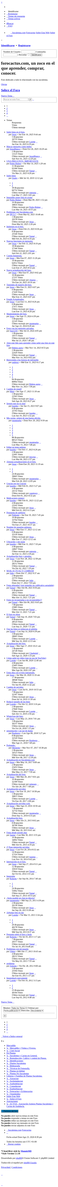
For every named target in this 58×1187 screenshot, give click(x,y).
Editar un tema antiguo (16, 447)
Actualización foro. (14, 818)
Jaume (12, 835)
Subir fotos (11, 176)
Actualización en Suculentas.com (20, 760)
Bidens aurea (17, 348)
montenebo (34, 323)
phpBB (19, 1158)
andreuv (15, 362)
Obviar (4, 84)
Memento (16, 748)
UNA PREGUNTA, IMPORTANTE (22, 161)
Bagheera (16, 733)
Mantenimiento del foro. (16, 314)
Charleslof (33, 653)
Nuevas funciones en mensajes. (19, 241)
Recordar (23, 55)
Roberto (13, 879)
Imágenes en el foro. (15, 226)
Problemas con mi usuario (17, 949)
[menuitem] (12, 11)
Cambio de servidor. (15, 687)
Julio (12, 573)
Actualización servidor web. (18, 803)
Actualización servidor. (16, 789)
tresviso (32, 457)
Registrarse (24, 45)
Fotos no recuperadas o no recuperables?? (24, 600)
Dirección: (25, 1010)
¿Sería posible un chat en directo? (20, 898)
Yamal (32, 171)
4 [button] (7, 113)
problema (10, 963)
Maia (12, 391)
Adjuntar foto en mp (15, 912)
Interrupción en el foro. (16, 862)
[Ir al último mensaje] (36, 142)
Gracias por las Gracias (16, 483)
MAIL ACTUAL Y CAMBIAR (20, 571)
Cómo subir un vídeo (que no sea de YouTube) (26, 658)
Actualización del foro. (16, 643)
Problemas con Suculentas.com (19, 212)
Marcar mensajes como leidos (19, 146)
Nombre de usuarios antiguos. (19, 527)
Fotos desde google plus (16, 832)
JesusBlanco (15, 149)
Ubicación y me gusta (15, 542)
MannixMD (26, 1151)
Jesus (14, 134)
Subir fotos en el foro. (15, 132)
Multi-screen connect (15, 498)
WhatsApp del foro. (14, 716)
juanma (32, 857)
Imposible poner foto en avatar (19, 197)
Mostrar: (7, 1008)
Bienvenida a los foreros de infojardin (22, 360)
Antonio (13, 966)
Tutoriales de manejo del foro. (19, 285)
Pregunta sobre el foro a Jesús (19, 934)
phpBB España (30, 1163)
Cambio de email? (14, 389)
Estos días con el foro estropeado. (20, 672)
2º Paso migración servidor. (18, 847)
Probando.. (11, 745)
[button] (7, 115)
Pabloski (15, 515)
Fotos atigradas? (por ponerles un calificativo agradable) (30, 585)
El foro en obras (13, 614)
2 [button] (7, 108)
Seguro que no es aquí (15, 403)
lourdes (15, 406)
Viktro (12, 951)
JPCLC (13, 214)
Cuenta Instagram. (14, 256)
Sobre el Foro (10, 90)
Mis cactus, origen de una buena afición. (23, 418)
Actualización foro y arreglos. (19, 556)
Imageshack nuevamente (16, 978)
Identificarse (8, 45)
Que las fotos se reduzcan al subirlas (21, 629)
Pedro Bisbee (15, 163)
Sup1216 (14, 331)
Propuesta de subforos (15, 512)
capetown (33, 493)
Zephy (15, 178)
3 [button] (7, 111)
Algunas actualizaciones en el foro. (21, 462)
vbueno (32, 280)
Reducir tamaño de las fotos (18, 702)
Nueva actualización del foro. (18, 270)
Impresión (10, 876)
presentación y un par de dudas (19, 731)
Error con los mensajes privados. (20, 328)
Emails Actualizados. (15, 299)
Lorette (32, 142)
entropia (32, 193)
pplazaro (33, 784)
